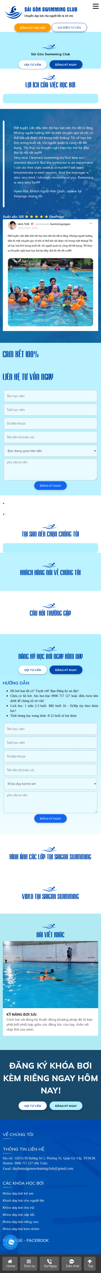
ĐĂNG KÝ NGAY (66, 64)
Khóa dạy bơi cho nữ (18, 1207)
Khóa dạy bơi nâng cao (21, 1222)
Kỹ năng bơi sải (21, 1014)
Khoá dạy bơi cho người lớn (23, 1200)
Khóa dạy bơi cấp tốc (19, 1215)
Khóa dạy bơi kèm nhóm (21, 1229)
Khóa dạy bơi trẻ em (18, 1193)
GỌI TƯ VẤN (32, 64)
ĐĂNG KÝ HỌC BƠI (32, 28)
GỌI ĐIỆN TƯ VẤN (69, 27)
